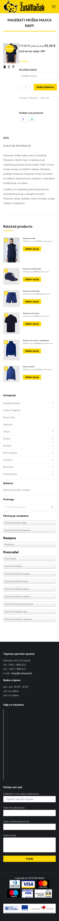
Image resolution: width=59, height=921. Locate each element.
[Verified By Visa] (27, 896)
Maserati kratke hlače (31, 291)
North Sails (9, 417)
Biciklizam (8, 466)
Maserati (33, 97)
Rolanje (7, 445)
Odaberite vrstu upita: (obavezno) (21, 793)
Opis (6, 137)
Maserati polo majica (31, 313)
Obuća (6, 431)
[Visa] (28, 887)
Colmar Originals (11, 410)
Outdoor (7, 459)
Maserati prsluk (29, 238)
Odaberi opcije (32, 249)
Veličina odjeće (28, 69)
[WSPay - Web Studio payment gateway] (43, 896)
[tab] (29, 136)
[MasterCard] (43, 887)
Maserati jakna (29, 367)
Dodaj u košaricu (45, 87)
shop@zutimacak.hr (21, 673)
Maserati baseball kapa (32, 269)
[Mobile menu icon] (54, 7)
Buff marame (10, 452)
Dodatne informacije (17, 145)
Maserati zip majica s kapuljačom (36, 341)
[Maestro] (13, 896)
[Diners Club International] (15, 887)
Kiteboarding (10, 474)
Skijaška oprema (11, 403)
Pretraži (52, 507)
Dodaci (6, 438)
